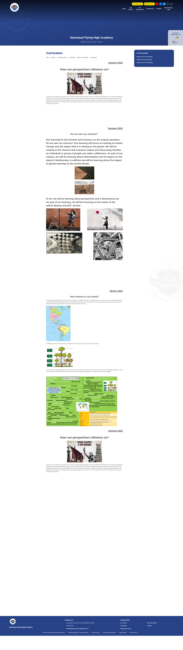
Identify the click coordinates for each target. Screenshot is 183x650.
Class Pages (72, 57)
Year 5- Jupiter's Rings (82, 57)
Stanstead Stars (62, 57)
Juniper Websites (83, 632)
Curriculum (94, 57)
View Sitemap (95, 632)
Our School (123, 623)
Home (47, 57)
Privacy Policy (133, 632)
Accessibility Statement (109, 632)
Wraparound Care (125, 628)
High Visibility (122, 632)
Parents (53, 57)
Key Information (152, 623)
